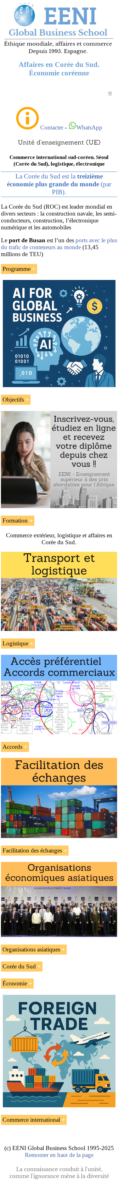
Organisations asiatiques (31, 949)
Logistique (15, 643)
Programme (17, 269)
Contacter (51, 127)
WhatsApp (89, 127)
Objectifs (13, 399)
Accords (12, 746)
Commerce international (31, 1119)
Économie (15, 983)
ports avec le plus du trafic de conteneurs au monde (59, 243)
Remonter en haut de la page (59, 1155)
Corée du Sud (19, 966)
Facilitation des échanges (32, 850)
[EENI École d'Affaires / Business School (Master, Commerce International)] (59, 54)
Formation (15, 520)
